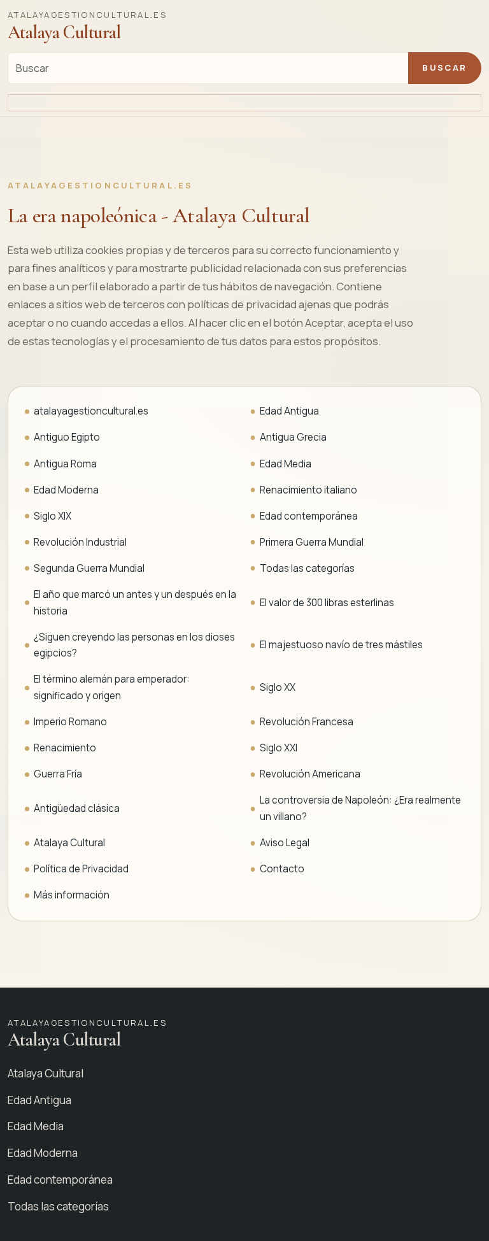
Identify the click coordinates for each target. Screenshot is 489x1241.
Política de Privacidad (81, 869)
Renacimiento (65, 748)
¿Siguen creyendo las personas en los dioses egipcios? (134, 645)
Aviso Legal (284, 842)
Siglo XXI (278, 748)
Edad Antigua (289, 411)
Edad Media (285, 464)
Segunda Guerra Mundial (89, 568)
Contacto (282, 869)
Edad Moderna (66, 490)
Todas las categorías (307, 568)
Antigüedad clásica (77, 808)
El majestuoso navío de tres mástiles (341, 644)
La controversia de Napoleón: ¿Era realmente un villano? (360, 808)
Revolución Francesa (306, 721)
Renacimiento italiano (308, 490)
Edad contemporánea (309, 516)
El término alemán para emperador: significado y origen (112, 687)
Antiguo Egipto (67, 437)
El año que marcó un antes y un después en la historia (135, 603)
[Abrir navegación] (244, 103)
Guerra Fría (58, 774)
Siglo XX (277, 687)
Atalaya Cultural (69, 842)
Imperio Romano (70, 721)
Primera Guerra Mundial (312, 542)
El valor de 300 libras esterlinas (327, 602)
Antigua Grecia (293, 437)
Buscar (444, 67)
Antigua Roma (65, 464)
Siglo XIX (52, 516)
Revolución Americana (310, 774)
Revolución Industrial (80, 542)
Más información (72, 895)
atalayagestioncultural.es (91, 411)
